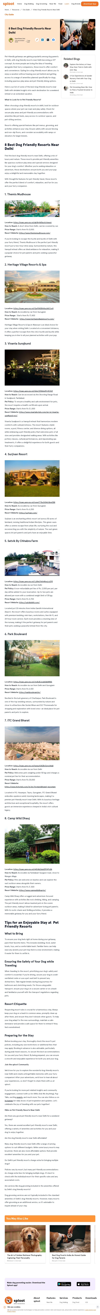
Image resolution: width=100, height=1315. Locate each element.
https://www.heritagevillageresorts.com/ (37, 319)
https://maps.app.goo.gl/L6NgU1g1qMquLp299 (33, 582)
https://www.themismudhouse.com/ (34, 233)
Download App (89, 4)
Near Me (52, 4)
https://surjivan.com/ (28, 513)
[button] (37, 40)
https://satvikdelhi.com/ (29, 603)
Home (19, 4)
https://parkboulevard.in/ (30, 692)
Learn (67, 4)
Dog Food (75, 1302)
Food (60, 4)
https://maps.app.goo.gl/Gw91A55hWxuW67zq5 (33, 308)
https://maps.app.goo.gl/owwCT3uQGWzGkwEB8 (34, 502)
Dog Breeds (75, 4)
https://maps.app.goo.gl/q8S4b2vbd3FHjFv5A (32, 869)
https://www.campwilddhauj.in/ (32, 890)
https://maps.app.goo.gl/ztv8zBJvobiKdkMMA (32, 682)
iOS (86, 1302)
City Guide (26, 10)
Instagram (9, 1101)
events (20, 1097)
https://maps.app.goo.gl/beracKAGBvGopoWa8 (33, 766)
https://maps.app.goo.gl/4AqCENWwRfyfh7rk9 (33, 391)
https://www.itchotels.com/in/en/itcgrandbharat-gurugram (30, 787)
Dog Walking (29, 4)
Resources (15, 10)
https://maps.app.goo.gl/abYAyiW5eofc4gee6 (32, 223)
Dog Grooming (41, 4)
